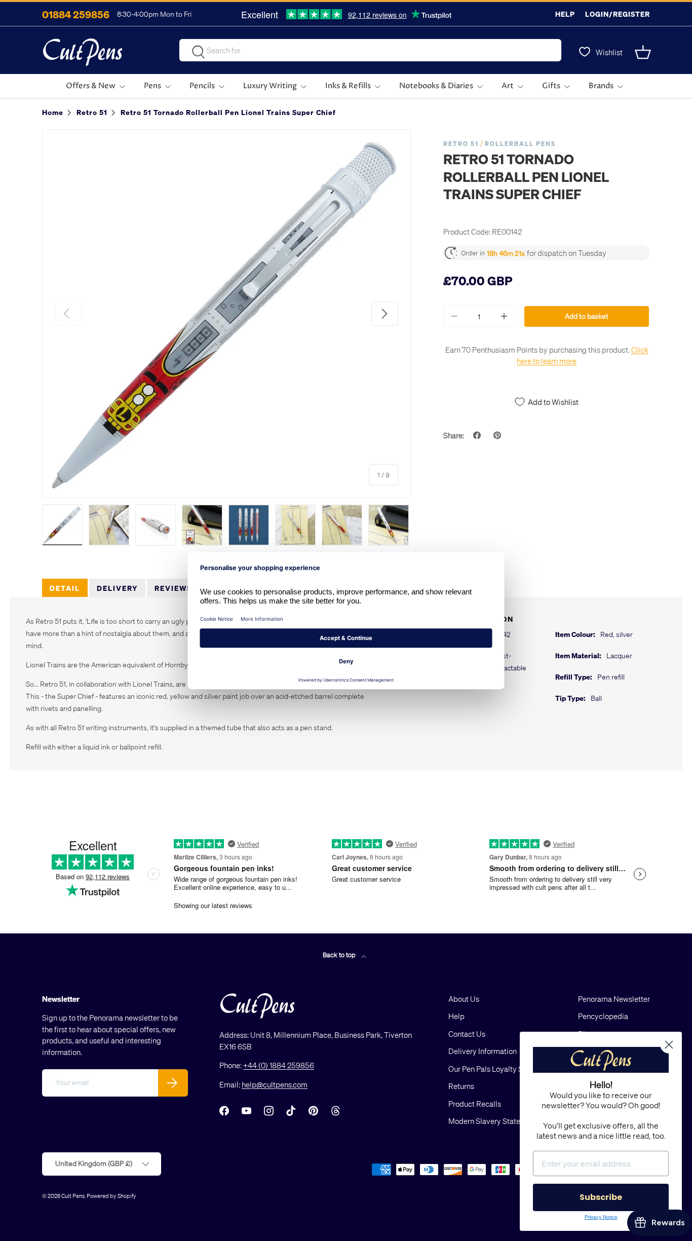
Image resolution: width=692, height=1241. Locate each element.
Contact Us (466, 1034)
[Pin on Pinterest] (498, 435)
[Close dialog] (669, 1045)
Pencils (202, 86)
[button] (644, 52)
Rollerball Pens (520, 143)
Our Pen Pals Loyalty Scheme (497, 1069)
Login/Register (617, 14)
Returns (461, 1086)
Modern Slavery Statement (492, 1121)
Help (565, 14)
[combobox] (370, 50)
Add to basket (586, 316)
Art (508, 86)
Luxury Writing (270, 86)
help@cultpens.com (274, 1084)
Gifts (551, 86)
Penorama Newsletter (614, 999)
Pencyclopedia (603, 1016)
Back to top (340, 954)
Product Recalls (474, 1104)
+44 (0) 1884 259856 (278, 1065)
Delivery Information (482, 1051)
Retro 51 (461, 143)
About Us (463, 999)
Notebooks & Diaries (436, 86)
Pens (152, 86)
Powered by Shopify (111, 1195)
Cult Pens (73, 1195)
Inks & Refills (348, 86)
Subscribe (601, 1197)
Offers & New (91, 86)
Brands (601, 86)
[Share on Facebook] (478, 435)
